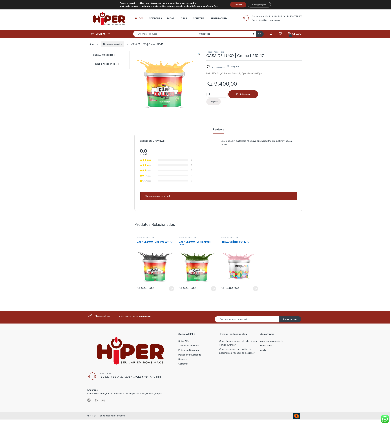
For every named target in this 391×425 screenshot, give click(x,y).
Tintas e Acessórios (112, 44)
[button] (199, 54)
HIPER (93, 415)
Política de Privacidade (189, 354)
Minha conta (266, 345)
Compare (234, 66)
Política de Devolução (189, 350)
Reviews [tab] (218, 129)
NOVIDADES (155, 18)
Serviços (182, 359)
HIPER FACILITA (219, 18)
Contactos (183, 363)
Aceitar (238, 4)
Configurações (259, 4)
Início (91, 44)
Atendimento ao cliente (271, 341)
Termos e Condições (188, 345)
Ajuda (263, 350)
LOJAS (183, 18)
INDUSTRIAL (199, 18)
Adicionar (245, 94)
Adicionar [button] (169, 288)
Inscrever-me (290, 319)
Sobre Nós (183, 341)
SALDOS (139, 18)
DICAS (170, 18)
